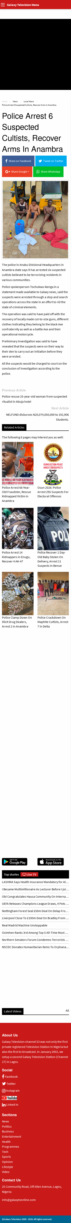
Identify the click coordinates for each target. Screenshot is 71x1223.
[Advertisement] (35, 54)
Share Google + (19, 171)
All (67, 1010)
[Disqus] (35, 686)
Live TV (31, 874)
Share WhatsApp (50, 171)
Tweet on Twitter (52, 161)
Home (4, 101)
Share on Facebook (19, 161)
